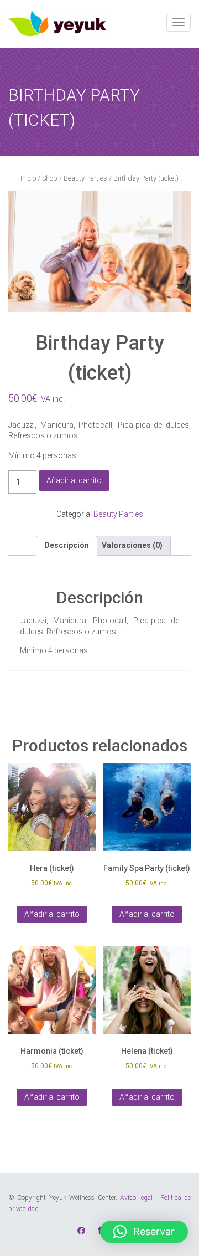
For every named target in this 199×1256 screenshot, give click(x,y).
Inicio (28, 178)
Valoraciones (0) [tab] (132, 545)
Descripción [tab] (66, 545)
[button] (144, 1232)
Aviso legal (136, 1198)
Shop (49, 178)
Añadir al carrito (74, 480)
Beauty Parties (85, 178)
